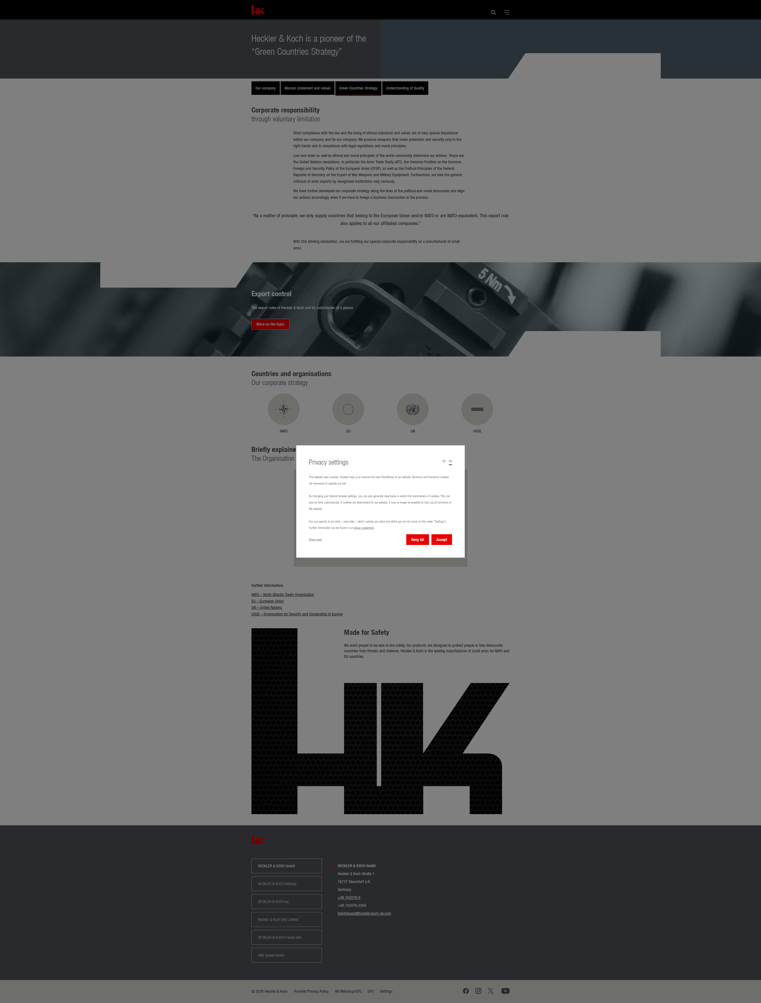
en (450, 461)
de (444, 461)
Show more (315, 539)
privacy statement (364, 528)
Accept (441, 539)
